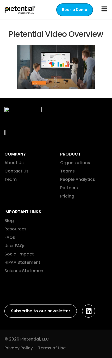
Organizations (75, 163)
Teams (67, 171)
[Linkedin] (88, 311)
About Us (14, 163)
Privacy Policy (18, 348)
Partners (69, 188)
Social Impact (19, 254)
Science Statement (24, 271)
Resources (15, 229)
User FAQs (15, 246)
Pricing (67, 196)
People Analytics (77, 179)
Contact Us (16, 171)
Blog (9, 221)
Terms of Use (52, 348)
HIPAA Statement (22, 262)
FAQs (9, 237)
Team (10, 179)
